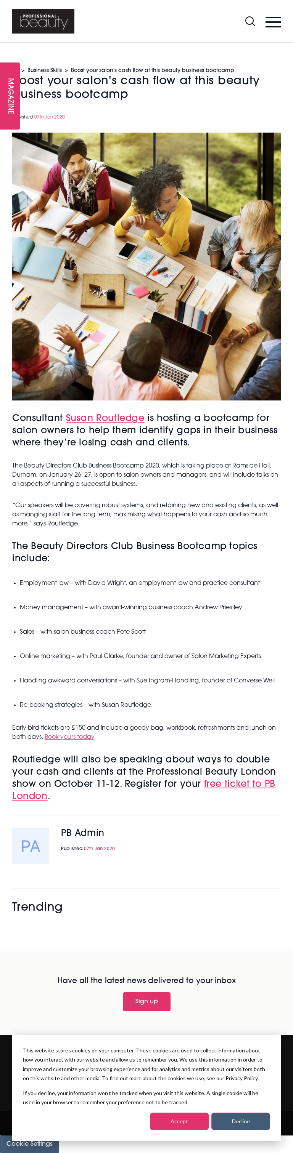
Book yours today (69, 737)
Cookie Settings (29, 1144)
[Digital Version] (6, 47)
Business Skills (44, 71)
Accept (179, 1121)
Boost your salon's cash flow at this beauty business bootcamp (152, 71)
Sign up (146, 1002)
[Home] (43, 21)
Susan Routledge (105, 418)
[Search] (250, 21)
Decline (241, 1121)
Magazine (9, 96)
